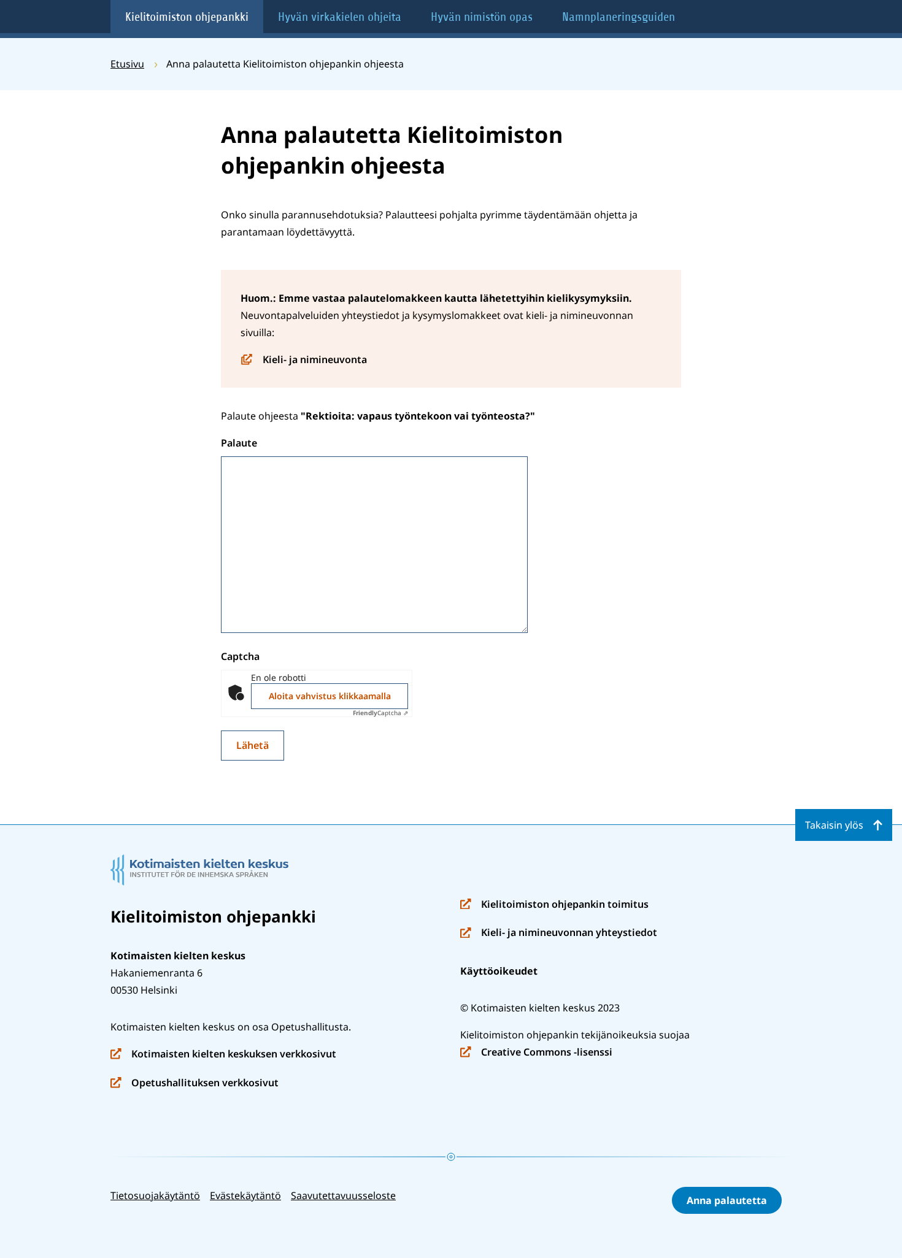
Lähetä (252, 745)
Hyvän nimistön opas (482, 17)
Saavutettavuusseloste (343, 1195)
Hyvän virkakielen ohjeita (339, 17)
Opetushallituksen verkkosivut (194, 1083)
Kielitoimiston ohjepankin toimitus (554, 905)
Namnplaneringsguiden (618, 17)
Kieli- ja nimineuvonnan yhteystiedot (558, 933)
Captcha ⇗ (380, 712)
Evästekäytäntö (245, 1195)
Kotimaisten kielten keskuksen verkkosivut (223, 1054)
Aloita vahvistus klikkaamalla (330, 696)
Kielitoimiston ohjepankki (187, 17)
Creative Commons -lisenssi (536, 1052)
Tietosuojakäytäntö (155, 1195)
